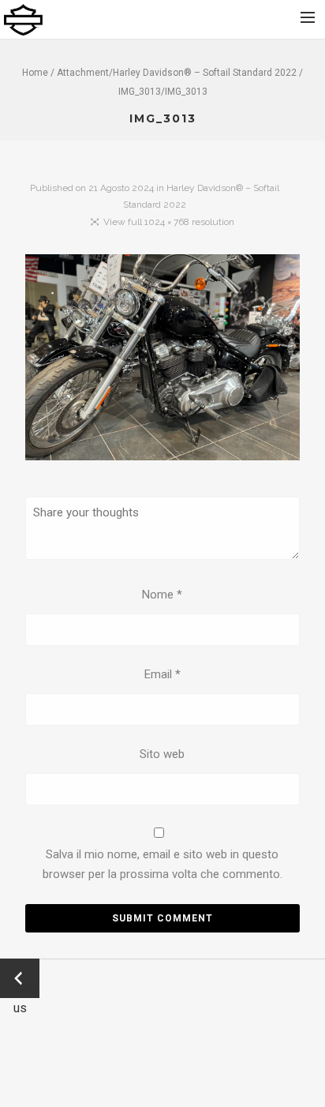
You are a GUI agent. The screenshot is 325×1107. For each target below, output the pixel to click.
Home (35, 72)
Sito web (162, 754)
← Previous (20, 979)
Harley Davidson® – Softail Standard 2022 (205, 72)
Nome (162, 594)
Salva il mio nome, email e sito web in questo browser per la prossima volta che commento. (162, 864)
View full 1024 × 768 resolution (168, 221)
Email (162, 674)
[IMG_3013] (163, 360)
